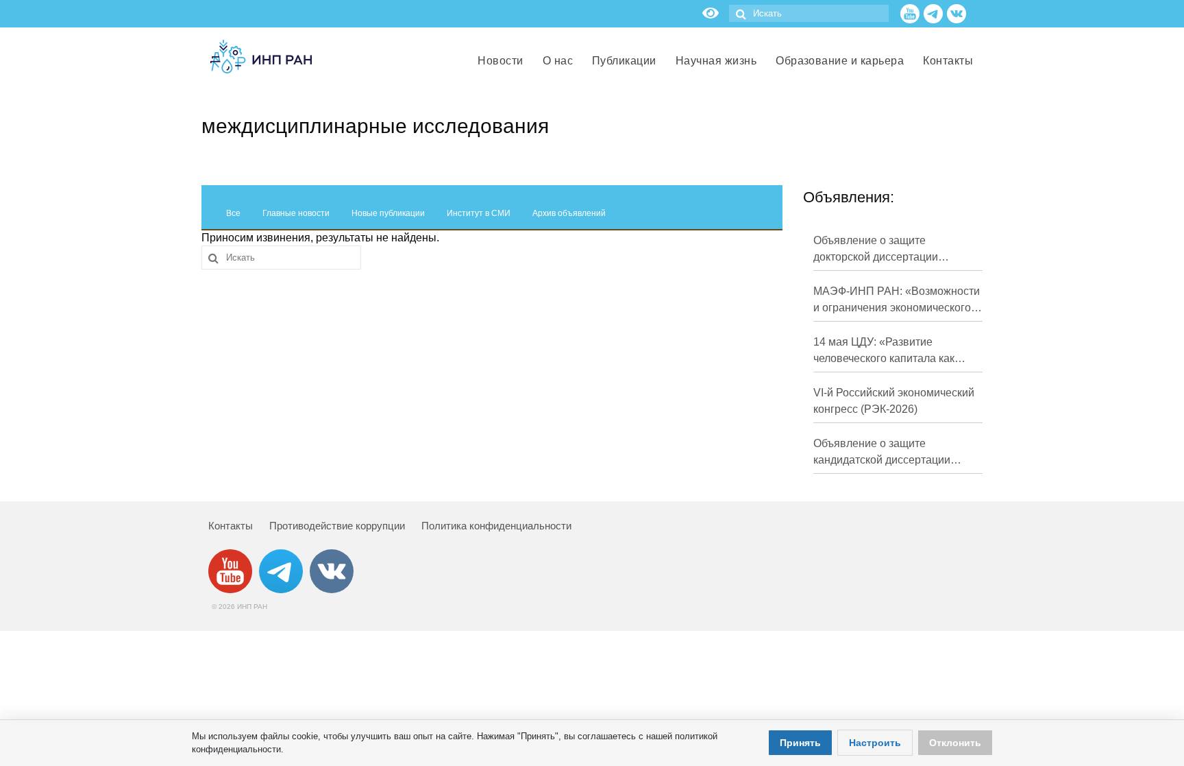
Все (233, 213)
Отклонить (955, 742)
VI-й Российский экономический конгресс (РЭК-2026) (893, 401)
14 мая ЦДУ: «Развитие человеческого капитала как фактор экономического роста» (892, 351)
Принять (800, 742)
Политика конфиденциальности (496, 525)
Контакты (230, 525)
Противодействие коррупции (337, 525)
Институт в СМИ (478, 213)
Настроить (875, 742)
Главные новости (296, 213)
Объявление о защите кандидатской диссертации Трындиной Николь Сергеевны (892, 453)
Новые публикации (388, 213)
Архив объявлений (569, 213)
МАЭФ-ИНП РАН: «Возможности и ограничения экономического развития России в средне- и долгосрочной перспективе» (896, 300)
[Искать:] (809, 13)
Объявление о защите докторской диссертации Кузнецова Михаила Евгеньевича (875, 250)
